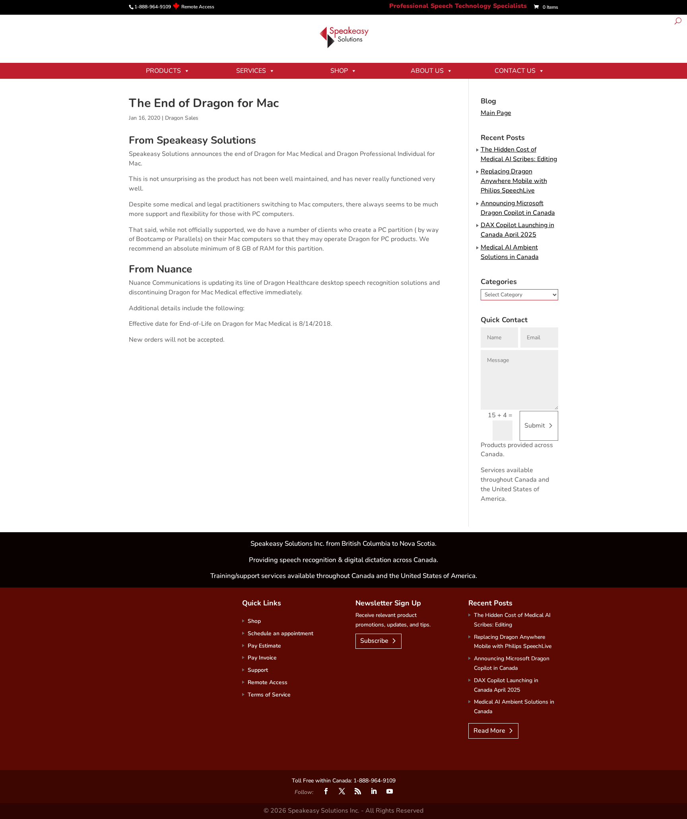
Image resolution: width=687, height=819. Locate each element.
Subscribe (374, 640)
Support (258, 670)
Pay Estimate (264, 646)
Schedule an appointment (280, 633)
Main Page (496, 113)
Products (163, 70)
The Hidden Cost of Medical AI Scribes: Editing (519, 154)
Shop (339, 70)
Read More (489, 730)
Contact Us (515, 70)
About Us (427, 70)
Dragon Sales (181, 118)
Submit (534, 425)
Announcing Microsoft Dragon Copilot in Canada (518, 208)
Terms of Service (269, 694)
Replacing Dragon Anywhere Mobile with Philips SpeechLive (514, 181)
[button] (678, 22)
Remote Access (197, 7)
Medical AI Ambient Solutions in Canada (510, 252)
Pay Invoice (262, 657)
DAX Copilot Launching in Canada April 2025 (517, 230)
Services (251, 70)
